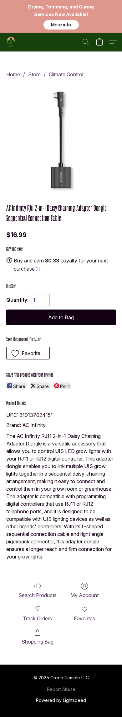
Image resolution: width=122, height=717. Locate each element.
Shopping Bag (37, 642)
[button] (61, 25)
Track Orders (37, 618)
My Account (84, 595)
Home (13, 74)
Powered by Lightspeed (61, 700)
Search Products (37, 595)
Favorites (84, 618)
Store (34, 74)
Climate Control (66, 74)
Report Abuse (61, 689)
